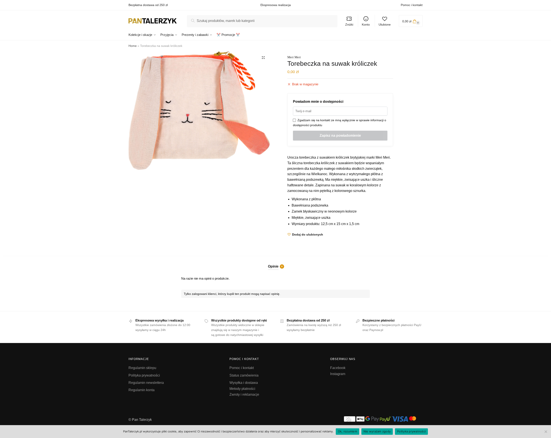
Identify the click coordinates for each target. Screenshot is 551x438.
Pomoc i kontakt (412, 5)
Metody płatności (242, 389)
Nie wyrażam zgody (377, 431)
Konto (366, 24)
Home (132, 45)
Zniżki (349, 24)
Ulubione (385, 24)
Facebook (337, 368)
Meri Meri (294, 57)
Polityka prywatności (144, 375)
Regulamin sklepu (142, 368)
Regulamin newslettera (146, 382)
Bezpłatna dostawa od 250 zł (148, 5)
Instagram (337, 374)
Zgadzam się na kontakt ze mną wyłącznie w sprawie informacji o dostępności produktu (339, 122)
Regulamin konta (141, 390)
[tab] (275, 263)
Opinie (273, 266)
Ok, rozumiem (347, 431)
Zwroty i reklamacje (244, 394)
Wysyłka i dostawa (243, 382)
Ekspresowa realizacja (275, 5)
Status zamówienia (243, 375)
